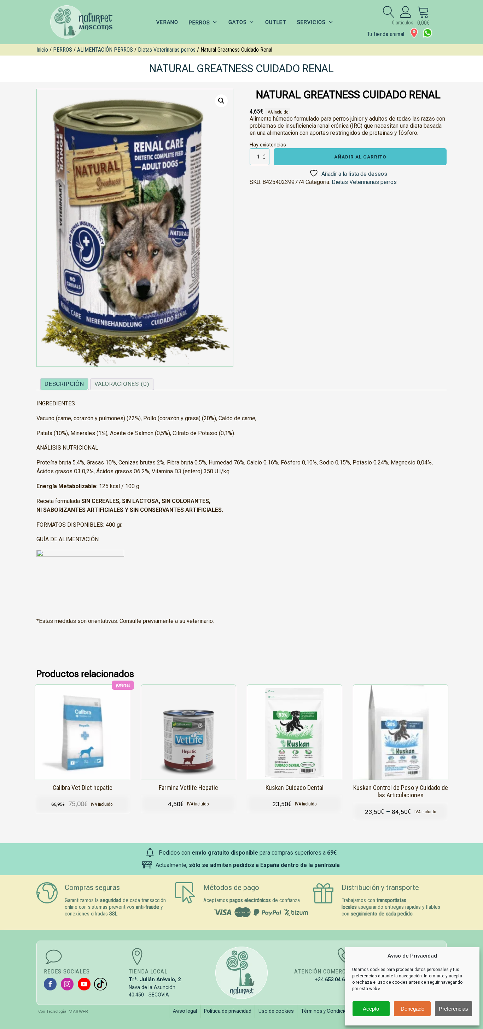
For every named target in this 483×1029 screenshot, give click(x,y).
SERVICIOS (311, 22)
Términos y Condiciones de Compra (341, 1011)
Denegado (412, 1009)
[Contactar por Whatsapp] (427, 33)
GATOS (237, 22)
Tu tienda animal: (386, 34)
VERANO (167, 22)
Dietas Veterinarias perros (167, 49)
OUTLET (275, 22)
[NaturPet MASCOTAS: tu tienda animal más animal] (241, 972)
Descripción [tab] (64, 383)
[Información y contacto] (414, 33)
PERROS (62, 49)
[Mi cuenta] (406, 12)
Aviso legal (185, 1011)
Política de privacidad (227, 1011)
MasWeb (78, 1011)
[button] (221, 100)
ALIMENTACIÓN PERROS (105, 49)
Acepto (371, 1009)
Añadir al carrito (360, 157)
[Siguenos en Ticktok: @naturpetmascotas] (100, 984)
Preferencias (453, 1009)
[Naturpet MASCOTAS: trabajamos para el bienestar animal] (86, 22)
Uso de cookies (276, 1011)
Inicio (42, 49)
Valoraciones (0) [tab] (121, 383)
